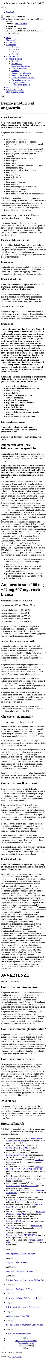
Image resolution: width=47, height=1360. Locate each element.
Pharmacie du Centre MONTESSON (21, 1235)
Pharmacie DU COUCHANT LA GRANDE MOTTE (24, 1168)
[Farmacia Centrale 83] (3, 19)
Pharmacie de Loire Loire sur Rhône (24, 1139)
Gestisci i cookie (26, 1345)
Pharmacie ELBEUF (15, 1178)
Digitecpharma (15, 1357)
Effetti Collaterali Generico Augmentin (22, 1307)
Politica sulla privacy (26, 1343)
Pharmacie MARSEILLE (16, 1200)
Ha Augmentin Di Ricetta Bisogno (20, 1253)
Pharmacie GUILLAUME (17, 1148)
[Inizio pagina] (3, 96)
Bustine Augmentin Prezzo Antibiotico (22, 1271)
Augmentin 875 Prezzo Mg (17, 1316)
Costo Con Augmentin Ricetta (18, 1334)
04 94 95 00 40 (21, 24)
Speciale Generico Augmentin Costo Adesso (24, 1325)
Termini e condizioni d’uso (26, 1340)
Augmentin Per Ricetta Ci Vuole (19, 1289)
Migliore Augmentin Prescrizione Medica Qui (25, 1280)
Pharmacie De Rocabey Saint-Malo (25, 1212)
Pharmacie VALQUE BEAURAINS (21, 1185)
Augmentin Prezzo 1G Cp (17, 1262)
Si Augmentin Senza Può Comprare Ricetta (24, 1298)
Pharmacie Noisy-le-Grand (17, 1155)
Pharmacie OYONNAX (16, 1221)
